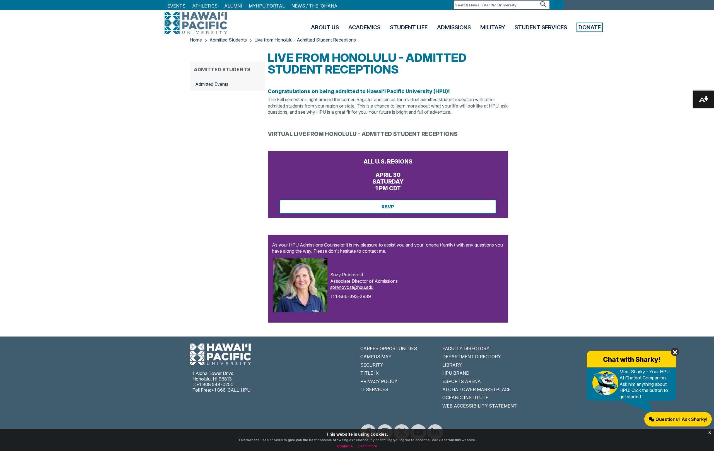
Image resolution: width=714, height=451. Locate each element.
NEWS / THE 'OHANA (314, 6)
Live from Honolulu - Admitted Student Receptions (305, 40)
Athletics (205, 6)
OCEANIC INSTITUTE (465, 397)
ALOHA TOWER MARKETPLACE (476, 389)
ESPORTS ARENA (461, 381)
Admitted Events (211, 84)
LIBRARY (452, 365)
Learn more (367, 446)
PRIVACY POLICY (378, 381)
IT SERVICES (374, 389)
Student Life (409, 27)
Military (492, 27)
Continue (345, 446)
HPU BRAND (455, 373)
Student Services (541, 27)
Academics (364, 27)
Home (196, 40)
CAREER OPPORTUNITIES (388, 348)
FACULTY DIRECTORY (465, 348)
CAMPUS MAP (376, 356)
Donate (589, 27)
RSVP (388, 206)
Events (176, 6)
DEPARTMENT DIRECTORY (471, 356)
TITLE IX (369, 373)
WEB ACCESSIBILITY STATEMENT (479, 406)
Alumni (233, 6)
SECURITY (371, 365)
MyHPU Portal (267, 6)
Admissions (454, 27)
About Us (325, 27)
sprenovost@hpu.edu (351, 287)
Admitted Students (228, 40)
